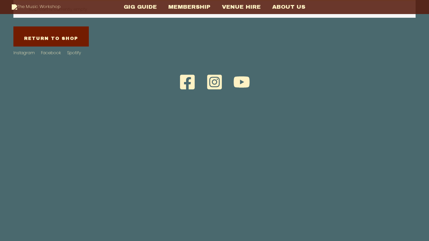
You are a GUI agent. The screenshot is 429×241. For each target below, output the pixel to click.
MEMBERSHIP (189, 7)
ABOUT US (288, 7)
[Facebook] (187, 82)
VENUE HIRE (241, 7)
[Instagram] (214, 82)
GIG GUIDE (140, 7)
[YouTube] (241, 82)
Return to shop (51, 38)
